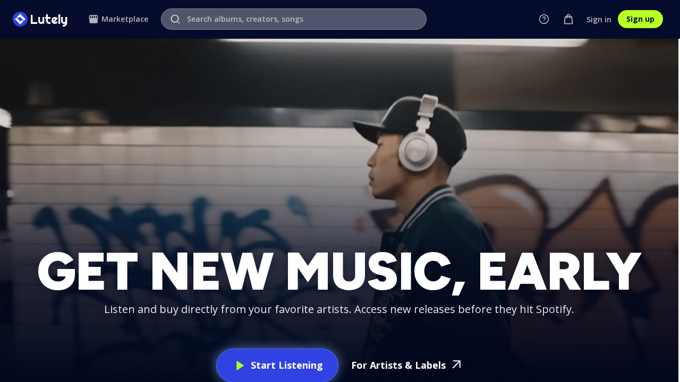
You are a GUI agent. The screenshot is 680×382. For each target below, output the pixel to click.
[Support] (544, 19)
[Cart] (568, 19)
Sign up (640, 19)
